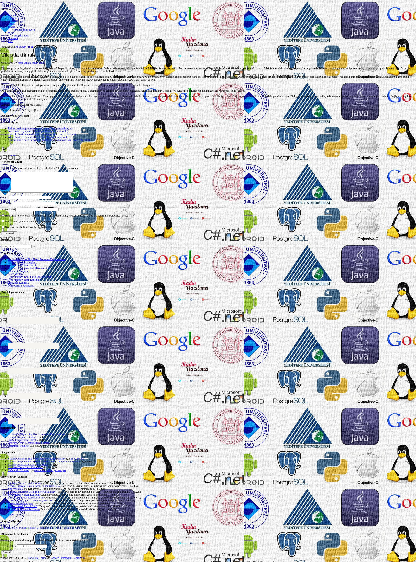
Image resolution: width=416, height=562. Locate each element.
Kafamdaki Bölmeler (18, 271)
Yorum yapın (38, 62)
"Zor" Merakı (15, 274)
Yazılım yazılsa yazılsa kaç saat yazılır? (28, 464)
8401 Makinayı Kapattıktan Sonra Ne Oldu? (30, 276)
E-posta (6, 203)
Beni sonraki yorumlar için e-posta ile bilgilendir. (30, 221)
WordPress (79, 557)
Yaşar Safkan (8, 4)
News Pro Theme (37, 557)
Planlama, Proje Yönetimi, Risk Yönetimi (29, 268)
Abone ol (7, 552)
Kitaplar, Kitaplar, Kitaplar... (22, 262)
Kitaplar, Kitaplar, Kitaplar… (23, 437)
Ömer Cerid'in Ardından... (21, 285)
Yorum (5, 191)
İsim (4, 197)
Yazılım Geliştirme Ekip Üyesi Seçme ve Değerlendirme (36, 259)
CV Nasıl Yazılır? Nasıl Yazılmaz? (25, 467)
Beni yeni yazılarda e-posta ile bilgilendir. (26, 227)
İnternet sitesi (8, 209)
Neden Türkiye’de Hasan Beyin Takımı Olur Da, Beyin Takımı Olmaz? (44, 461)
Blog (13, 155)
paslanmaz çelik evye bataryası (50, 470)
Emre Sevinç (77, 458)
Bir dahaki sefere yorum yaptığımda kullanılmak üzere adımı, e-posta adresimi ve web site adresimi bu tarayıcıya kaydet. (66, 215)
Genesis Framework (61, 557)
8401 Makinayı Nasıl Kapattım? (24, 279)
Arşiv (10, 514)
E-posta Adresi (9, 546)
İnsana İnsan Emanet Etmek (22, 265)
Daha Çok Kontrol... (18, 282)
